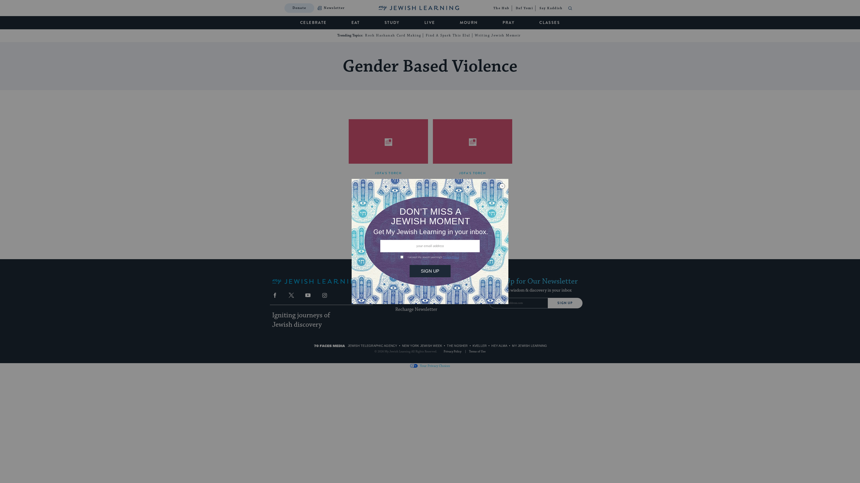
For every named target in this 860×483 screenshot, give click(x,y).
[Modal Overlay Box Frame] (430, 241)
